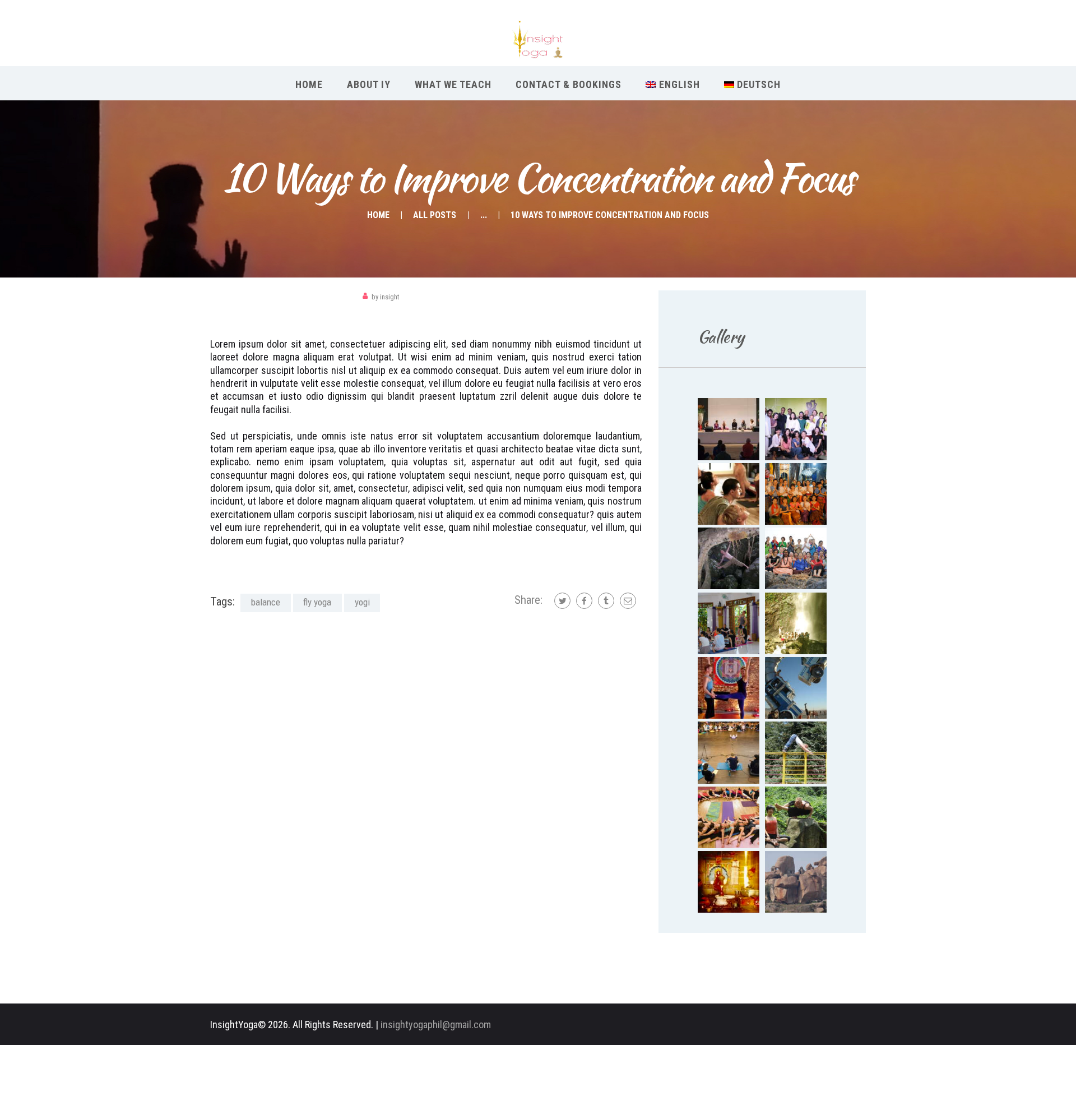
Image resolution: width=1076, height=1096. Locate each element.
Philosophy (233, 297)
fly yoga (317, 602)
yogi (362, 602)
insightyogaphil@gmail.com (436, 1024)
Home (378, 215)
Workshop (280, 297)
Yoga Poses (328, 297)
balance (265, 602)
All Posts (434, 215)
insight (386, 297)
